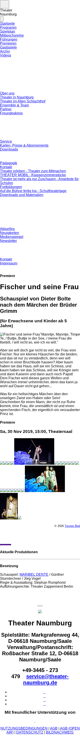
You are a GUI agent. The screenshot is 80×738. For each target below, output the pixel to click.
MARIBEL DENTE (34, 574)
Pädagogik (8, 163)
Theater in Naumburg (17, 97)
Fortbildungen (11, 187)
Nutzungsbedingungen (24, 728)
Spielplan (7, 31)
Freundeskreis (11, 113)
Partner (6, 109)
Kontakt (6, 167)
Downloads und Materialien (21, 195)
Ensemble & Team (14, 105)
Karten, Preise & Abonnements (24, 145)
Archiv (5, 51)
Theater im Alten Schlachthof (22, 101)
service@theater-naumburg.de (46, 679)
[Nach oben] (40, 602)
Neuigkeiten (9, 233)
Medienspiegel (11, 237)
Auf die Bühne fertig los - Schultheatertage (33, 191)
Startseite (7, 23)
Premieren (8, 43)
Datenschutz (29, 732)
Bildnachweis (60, 732)
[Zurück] (5, 538)
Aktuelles (7, 229)
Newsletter (8, 241)
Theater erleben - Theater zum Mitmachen (33, 171)
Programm (8, 27)
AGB (54, 728)
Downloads (9, 149)
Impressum (8, 263)
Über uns (7, 93)
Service (6, 141)
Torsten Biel (72, 526)
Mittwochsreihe (12, 35)
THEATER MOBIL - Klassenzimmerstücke (33, 175)
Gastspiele (8, 47)
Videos (5, 55)
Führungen (8, 39)
